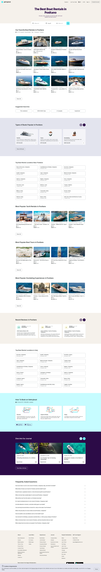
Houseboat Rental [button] (43, 544)
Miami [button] (63, 537)
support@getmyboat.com (78, 542)
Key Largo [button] (64, 554)
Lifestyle (52, 540)
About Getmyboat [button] (21, 537)
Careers (19, 540)
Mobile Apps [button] (31, 542)
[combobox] (38, 23)
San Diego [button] (64, 544)
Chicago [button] (63, 550)
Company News (54, 537)
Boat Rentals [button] (42, 537)
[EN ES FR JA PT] (79, 2)
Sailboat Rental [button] (42, 550)
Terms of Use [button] (34, 568)
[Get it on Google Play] (28, 424)
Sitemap (19, 555)
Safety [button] (30, 544)
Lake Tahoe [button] (64, 542)
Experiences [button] (42, 534)
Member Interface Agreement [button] (21, 553)
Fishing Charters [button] (43, 542)
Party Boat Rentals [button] (43, 555)
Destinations (53, 544)
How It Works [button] (31, 537)
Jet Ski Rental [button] (42, 540)
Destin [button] (63, 556)
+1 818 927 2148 (76, 540)
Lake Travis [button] (64, 546)
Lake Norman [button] (64, 552)
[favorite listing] (31, 67)
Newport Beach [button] (65, 548)
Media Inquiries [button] (21, 542)
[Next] (84, 125)
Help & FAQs (75, 537)
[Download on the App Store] (19, 424)
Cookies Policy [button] (21, 548)
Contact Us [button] (20, 557)
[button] (73, 2)
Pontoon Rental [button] (43, 546)
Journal (52, 534)
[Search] (68, 23)
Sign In (88, 2)
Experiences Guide (54, 542)
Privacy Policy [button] (20, 546)
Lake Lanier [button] (64, 540)
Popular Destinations (66, 534)
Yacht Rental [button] (42, 548)
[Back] (80, 125)
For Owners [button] (31, 540)
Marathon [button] (63, 558)
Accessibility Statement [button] (22, 550)
